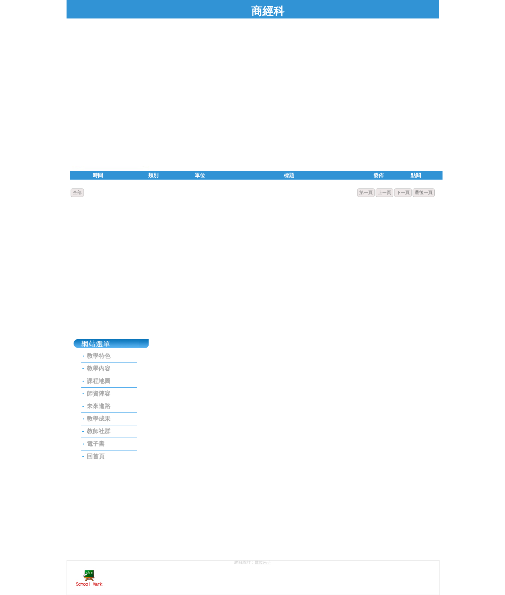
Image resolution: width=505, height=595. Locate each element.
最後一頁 (424, 192)
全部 (77, 192)
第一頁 (366, 192)
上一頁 (384, 192)
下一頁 (403, 192)
